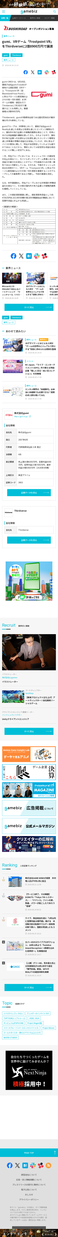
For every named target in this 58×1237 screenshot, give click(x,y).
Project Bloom (48, 1028)
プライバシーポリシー (29, 1199)
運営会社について (29, 1174)
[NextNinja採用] (29, 1070)
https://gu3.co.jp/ (21, 416)
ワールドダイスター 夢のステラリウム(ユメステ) (22, 1032)
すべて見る (29, 307)
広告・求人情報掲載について (29, 1179)
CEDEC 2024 (34, 1018)
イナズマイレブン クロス (13, 1013)
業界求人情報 (35, 18)
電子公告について (29, 1189)
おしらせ (29, 1194)
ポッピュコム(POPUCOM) (13, 1023)
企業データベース (19, 18)
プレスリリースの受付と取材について (29, 1184)
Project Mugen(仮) (34, 1023)
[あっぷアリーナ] (29, 581)
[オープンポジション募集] (29, 28)
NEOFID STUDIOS (10, 1037)
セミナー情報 (49, 18)
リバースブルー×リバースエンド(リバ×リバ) (21, 1028)
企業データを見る (29, 492)
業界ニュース (9, 36)
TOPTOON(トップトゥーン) (14, 1018)
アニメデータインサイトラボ (38, 1013)
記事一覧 (4, 18)
